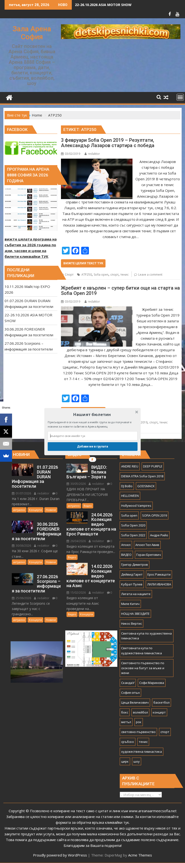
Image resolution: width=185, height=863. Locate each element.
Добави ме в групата (92, 446)
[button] (92, 414)
